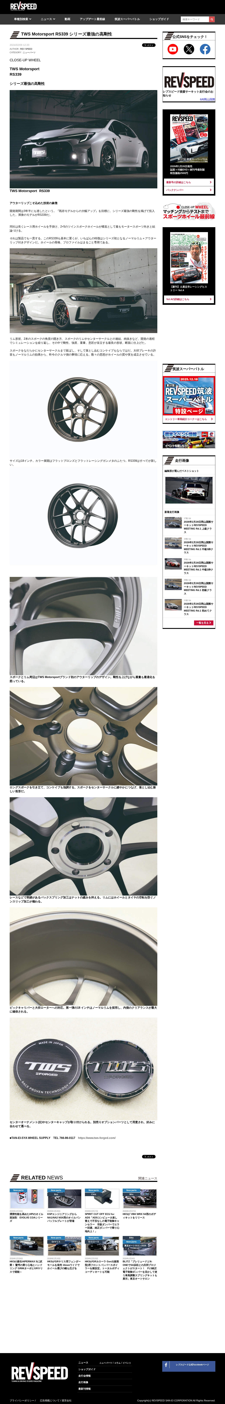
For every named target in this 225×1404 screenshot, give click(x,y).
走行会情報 (84, 1375)
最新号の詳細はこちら (178, 182)
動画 (67, 19)
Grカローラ (93, 1242)
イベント (127, 1363)
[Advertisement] (46, 1312)
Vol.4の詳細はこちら (177, 299)
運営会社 (67, 1400)
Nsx (56, 1194)
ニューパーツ (29, 52)
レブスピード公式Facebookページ (192, 1364)
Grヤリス (56, 1242)
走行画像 (83, 1382)
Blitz (131, 1238)
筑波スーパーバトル (127, 19)
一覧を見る (202, 622)
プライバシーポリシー (22, 1400)
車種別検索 (21, 19)
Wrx (131, 1194)
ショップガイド (159, 19)
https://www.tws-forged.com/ (96, 1137)
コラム (117, 1363)
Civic (93, 1194)
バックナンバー (175, 190)
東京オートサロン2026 (135, 1245)
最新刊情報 (84, 1388)
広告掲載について (50, 1400)
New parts (18, 1190)
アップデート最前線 (92, 19)
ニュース (46, 19)
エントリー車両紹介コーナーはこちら (186, 419)
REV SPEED (26, 49)
